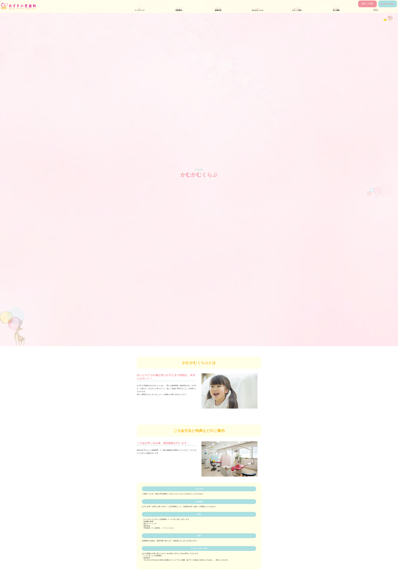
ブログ (375, 9)
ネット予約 (368, 3)
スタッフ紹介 (297, 9)
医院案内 (179, 9)
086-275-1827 (388, 4)
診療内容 (218, 9)
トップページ (139, 9)
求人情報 (336, 9)
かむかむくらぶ (257, 9)
